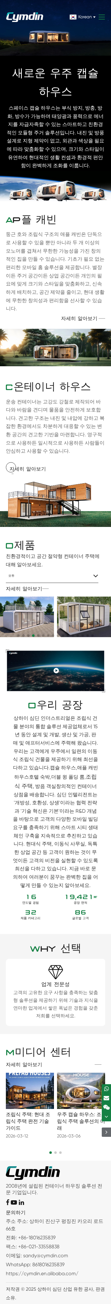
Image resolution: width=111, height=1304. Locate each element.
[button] (18, 635)
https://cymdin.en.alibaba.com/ (42, 1273)
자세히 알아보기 (79, 318)
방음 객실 (45, 786)
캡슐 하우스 (63, 768)
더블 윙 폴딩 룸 (67, 777)
